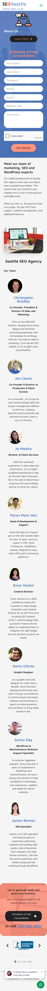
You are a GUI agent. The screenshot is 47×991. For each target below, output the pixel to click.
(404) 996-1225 (13, 9)
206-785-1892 (24, 961)
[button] (7, 945)
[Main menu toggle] (41, 5)
